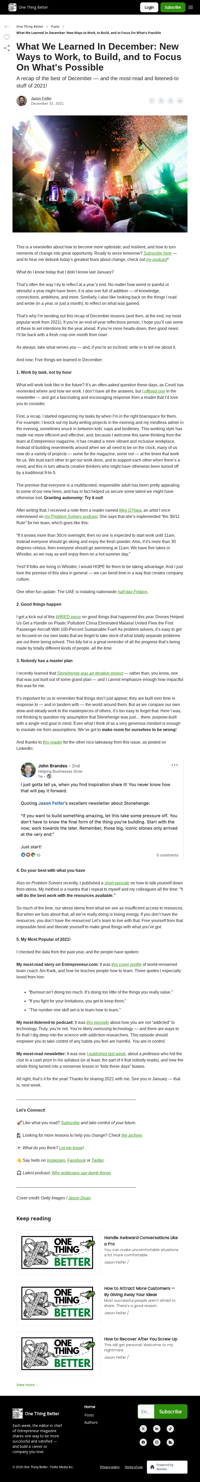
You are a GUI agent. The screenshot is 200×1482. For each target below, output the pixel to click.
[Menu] (191, 6)
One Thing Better (29, 27)
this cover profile (126, 964)
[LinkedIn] (156, 1428)
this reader (52, 742)
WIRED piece (68, 617)
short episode (116, 883)
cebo (76, 1160)
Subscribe (173, 7)
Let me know (71, 1148)
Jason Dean (79, 1198)
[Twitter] (143, 1428)
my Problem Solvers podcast (71, 516)
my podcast (156, 259)
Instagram (56, 1160)
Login (149, 7)
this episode (97, 1022)
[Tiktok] (170, 1428)
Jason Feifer (41, 98)
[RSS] (170, 1442)
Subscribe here (157, 253)
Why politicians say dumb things (81, 1173)
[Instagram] (156, 1442)
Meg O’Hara (130, 510)
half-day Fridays (132, 592)
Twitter (97, 1160)
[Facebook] (143, 1442)
